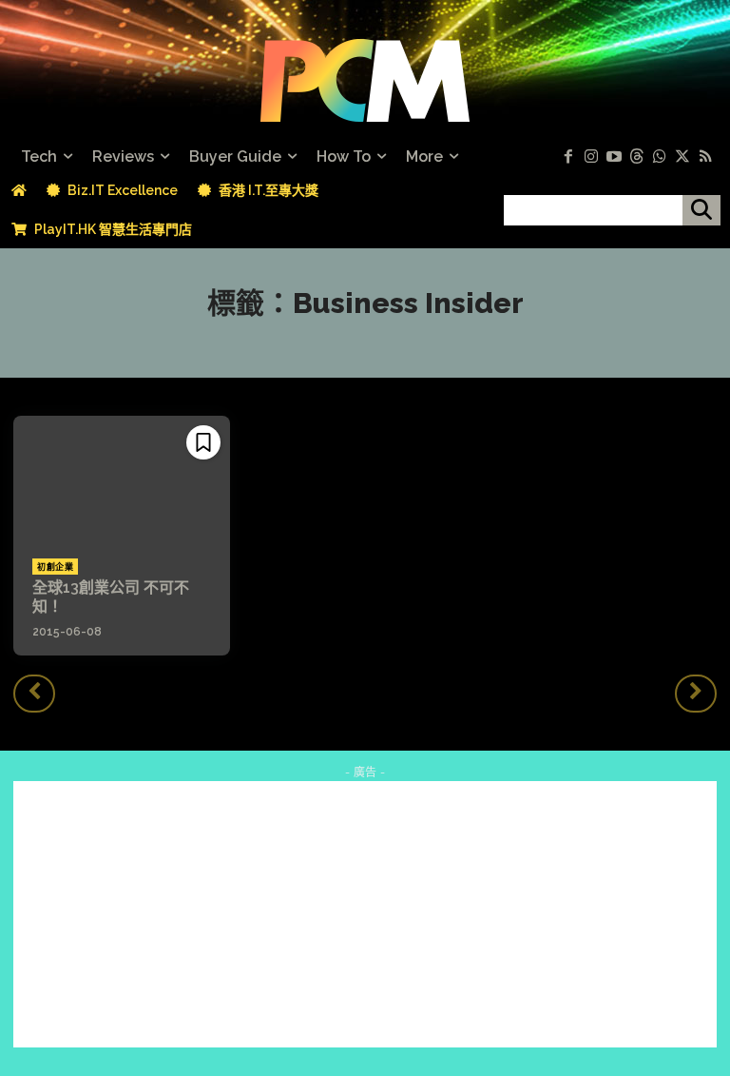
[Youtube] (614, 157)
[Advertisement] (365, 914)
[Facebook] (568, 157)
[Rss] (705, 157)
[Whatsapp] (659, 157)
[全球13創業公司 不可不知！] (121, 477)
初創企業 (55, 567)
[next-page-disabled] (696, 694)
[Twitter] (682, 157)
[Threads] (636, 157)
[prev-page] (34, 694)
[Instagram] (591, 157)
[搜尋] (701, 210)
